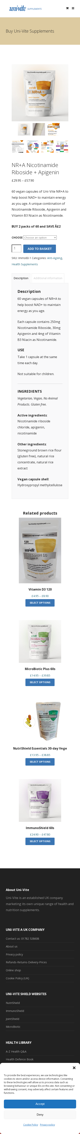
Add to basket (40, 248)
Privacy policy (47, 1124)
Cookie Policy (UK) (17, 978)
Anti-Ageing (54, 258)
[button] (74, 1068)
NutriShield (13, 1003)
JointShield (12, 1019)
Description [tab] (21, 278)
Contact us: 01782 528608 (22, 938)
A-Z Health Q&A (16, 1051)
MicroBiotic (13, 1027)
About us (11, 946)
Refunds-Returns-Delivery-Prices (26, 962)
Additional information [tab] (48, 278)
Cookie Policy (30, 1124)
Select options (40, 602)
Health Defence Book (19, 1059)
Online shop (13, 970)
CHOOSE (17, 237)
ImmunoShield (15, 1011)
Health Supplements (25, 264)
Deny (40, 1114)
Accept (40, 1103)
